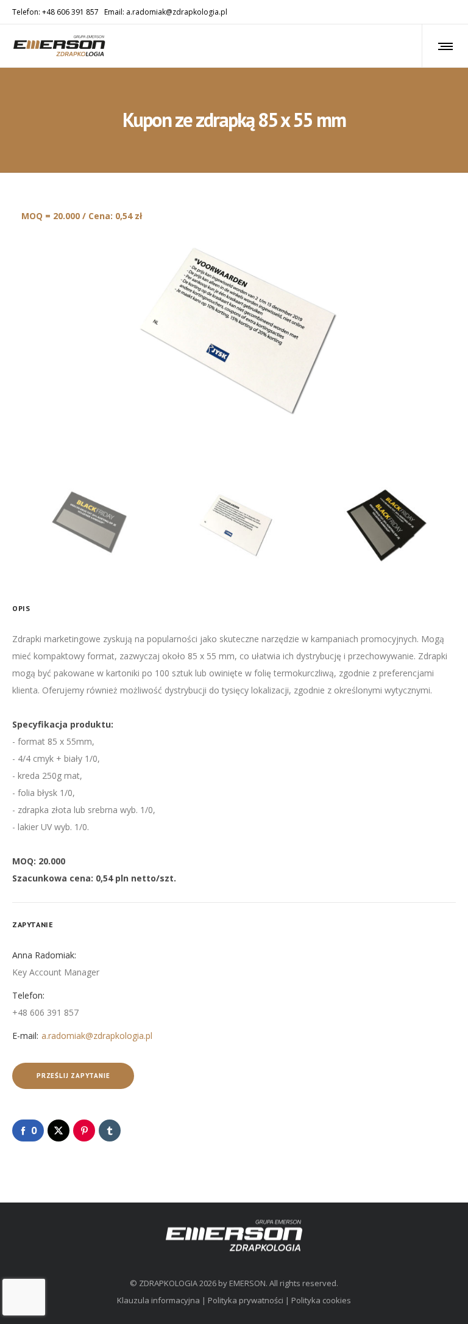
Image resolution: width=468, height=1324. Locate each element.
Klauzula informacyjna (158, 1300)
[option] (234, 330)
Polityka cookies (321, 1300)
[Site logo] (59, 45)
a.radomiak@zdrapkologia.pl (96, 1035)
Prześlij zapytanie (73, 1075)
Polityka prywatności (245, 1300)
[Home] (234, 1235)
